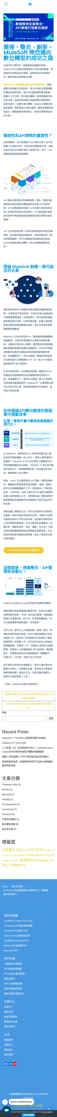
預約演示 (8, 1050)
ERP (46, 850)
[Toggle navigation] (6, 4)
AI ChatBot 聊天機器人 (15, 974)
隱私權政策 (20, 1105)
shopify (22, 855)
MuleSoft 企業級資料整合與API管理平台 (24, 84)
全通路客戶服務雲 (13, 964)
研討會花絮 (7, 829)
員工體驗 (6, 860)
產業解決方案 (10, 1022)
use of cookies (47, 1112)
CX (36, 849)
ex (53, 850)
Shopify (6, 799)
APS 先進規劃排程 (13, 983)
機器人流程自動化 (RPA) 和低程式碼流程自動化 (25, 757)
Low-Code (6, 855)
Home (5, 886)
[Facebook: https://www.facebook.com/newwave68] (5, 1064)
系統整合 (30, 860)
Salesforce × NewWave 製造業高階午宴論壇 (24, 738)
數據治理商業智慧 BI (14, 993)
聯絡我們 (8, 1040)
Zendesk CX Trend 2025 (14, 743)
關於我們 (8, 1055)
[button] (23, 550)
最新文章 (8, 1012)
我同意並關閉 (28, 1115)
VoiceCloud (8, 809)
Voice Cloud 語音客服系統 (17, 936)
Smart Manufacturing (40, 855)
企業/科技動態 (9, 819)
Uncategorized (9, 804)
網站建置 (45, 861)
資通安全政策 (35, 1105)
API (25, 850)
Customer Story (9, 784)
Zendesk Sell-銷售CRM (15, 931)
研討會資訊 (9, 1026)
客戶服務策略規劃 (13, 969)
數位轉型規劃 (8, 824)
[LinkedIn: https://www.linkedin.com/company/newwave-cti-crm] (10, 1064)
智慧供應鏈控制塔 (13, 988)
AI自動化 (12, 850)
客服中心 (8, 1007)
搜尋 (4, 712)
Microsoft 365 (10, 950)
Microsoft (6, 794)
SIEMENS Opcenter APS (16, 940)
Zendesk (6, 814)
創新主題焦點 (10, 1017)
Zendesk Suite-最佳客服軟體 (18, 926)
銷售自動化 (9, 979)
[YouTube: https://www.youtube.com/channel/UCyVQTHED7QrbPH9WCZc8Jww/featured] (14, 1064)
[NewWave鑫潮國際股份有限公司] (30, 3)
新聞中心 (8, 1045)
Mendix (5, 789)
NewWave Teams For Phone (18, 921)
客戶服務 (15, 860)
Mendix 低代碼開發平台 (15, 945)
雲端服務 (18, 865)
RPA (14, 855)
